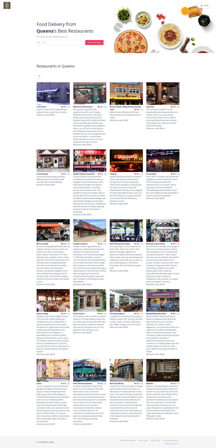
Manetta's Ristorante (83, 107)
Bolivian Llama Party (155, 244)
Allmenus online (48, 442)
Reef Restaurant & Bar (120, 244)
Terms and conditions (128, 440)
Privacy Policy (155, 440)
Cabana (113, 174)
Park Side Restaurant (82, 383)
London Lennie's (80, 244)
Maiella (149, 383)
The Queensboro (117, 313)
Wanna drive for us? (172, 444)
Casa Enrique (42, 174)
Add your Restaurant (170, 440)
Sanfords (150, 107)
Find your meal (94, 42)
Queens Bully (42, 313)
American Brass (117, 383)
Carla (39, 383)
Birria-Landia (42, 244)
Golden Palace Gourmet (84, 174)
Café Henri (41, 107)
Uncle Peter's (79, 313)
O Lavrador (151, 174)
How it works (143, 440)
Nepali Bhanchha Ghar (156, 313)
